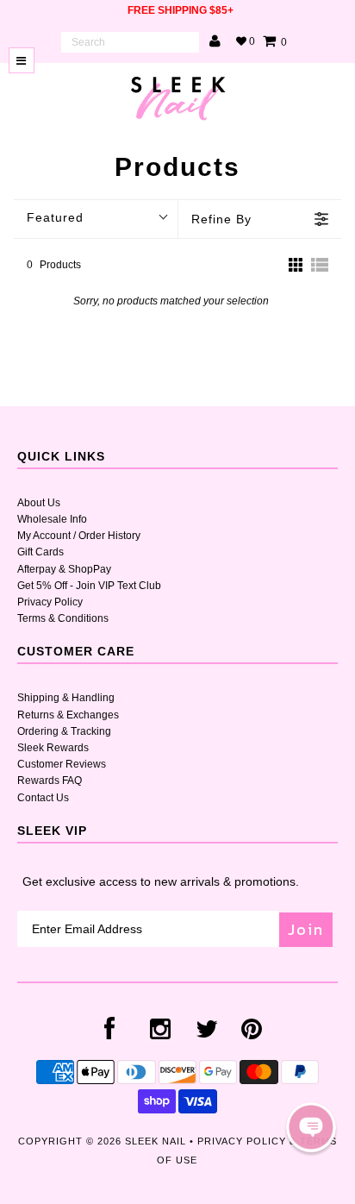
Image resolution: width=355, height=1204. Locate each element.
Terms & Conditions (63, 618)
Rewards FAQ (49, 780)
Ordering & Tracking (64, 731)
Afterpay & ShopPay (64, 569)
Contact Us (43, 798)
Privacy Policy (50, 602)
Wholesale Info (52, 519)
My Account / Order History (78, 536)
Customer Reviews (61, 764)
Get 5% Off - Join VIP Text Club (89, 586)
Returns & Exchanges (68, 715)
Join (306, 929)
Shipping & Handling (66, 698)
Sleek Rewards (53, 748)
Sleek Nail (155, 1141)
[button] (311, 1127)
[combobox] (130, 42)
